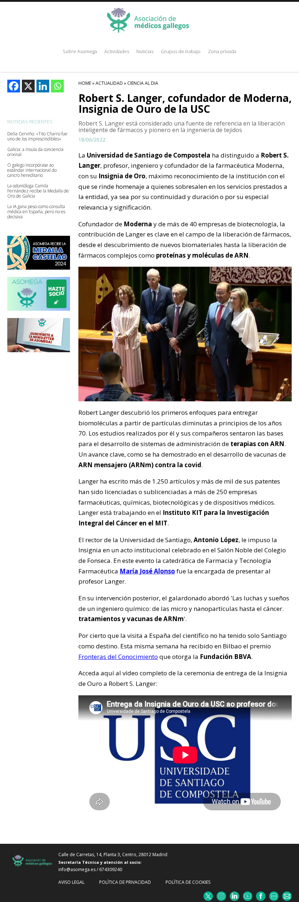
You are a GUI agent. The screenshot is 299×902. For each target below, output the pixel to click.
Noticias (145, 51)
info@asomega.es (77, 869)
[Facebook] (13, 86)
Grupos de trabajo (181, 51)
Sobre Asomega (80, 51)
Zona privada (222, 51)
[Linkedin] (42, 86)
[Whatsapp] (57, 86)
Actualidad (109, 83)
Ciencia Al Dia (142, 83)
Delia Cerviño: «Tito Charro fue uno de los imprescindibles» (37, 136)
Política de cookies (188, 882)
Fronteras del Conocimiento (118, 656)
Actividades (116, 51)
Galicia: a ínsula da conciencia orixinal (35, 152)
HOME (84, 83)
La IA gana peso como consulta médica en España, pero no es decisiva (36, 211)
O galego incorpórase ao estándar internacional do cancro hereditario (32, 170)
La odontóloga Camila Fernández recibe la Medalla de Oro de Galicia (38, 191)
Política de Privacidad (125, 882)
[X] (28, 86)
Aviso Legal (71, 882)
